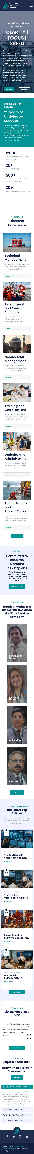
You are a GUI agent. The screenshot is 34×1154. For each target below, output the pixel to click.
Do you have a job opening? (15, 1087)
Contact (24, 89)
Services (9, 89)
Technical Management (15, 258)
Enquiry (17, 1077)
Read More (8, 276)
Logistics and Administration (16, 456)
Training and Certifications (15, 408)
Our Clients (17, 1048)
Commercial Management (15, 359)
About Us (17, 792)
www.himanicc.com (16, 1151)
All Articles (17, 992)
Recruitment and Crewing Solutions (15, 308)
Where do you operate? (13, 1109)
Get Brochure (17, 586)
